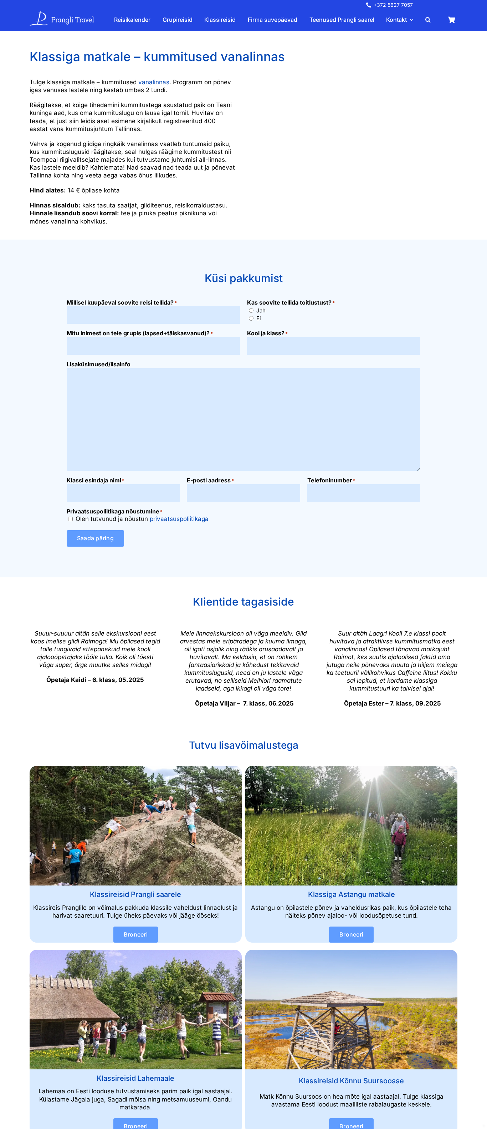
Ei (258, 318)
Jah (261, 310)
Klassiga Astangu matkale (351, 894)
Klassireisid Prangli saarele (135, 894)
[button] (428, 19)
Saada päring (95, 538)
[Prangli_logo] (62, 13)
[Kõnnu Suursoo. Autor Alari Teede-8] (351, 952)
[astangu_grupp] (351, 768)
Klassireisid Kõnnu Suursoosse (351, 1081)
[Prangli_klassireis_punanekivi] (136, 768)
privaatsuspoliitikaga (179, 518)
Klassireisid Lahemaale (135, 1078)
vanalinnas (153, 82)
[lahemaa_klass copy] (136, 952)
